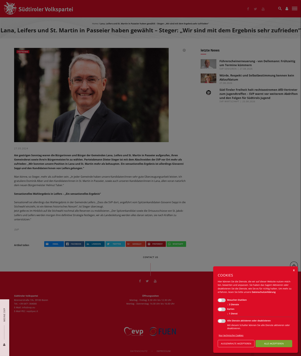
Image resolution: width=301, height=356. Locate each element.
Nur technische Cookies (231, 335)
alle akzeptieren (274, 343)
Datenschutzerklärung (264, 292)
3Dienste (233, 304)
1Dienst (232, 313)
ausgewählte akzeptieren (236, 343)
